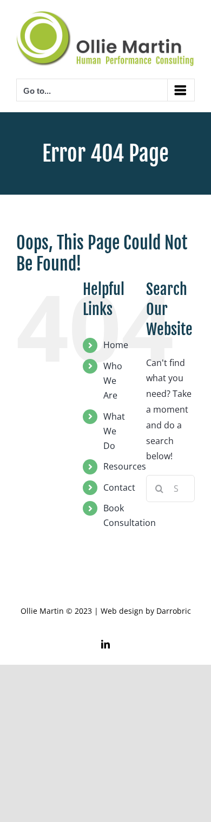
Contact (119, 487)
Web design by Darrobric (146, 611)
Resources (124, 466)
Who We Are (112, 380)
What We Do (114, 431)
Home (115, 345)
